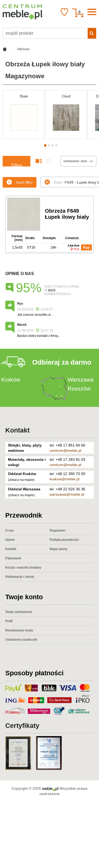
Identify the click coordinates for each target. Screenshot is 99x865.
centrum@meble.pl (65, 450)
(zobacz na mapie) (21, 480)
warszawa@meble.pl (67, 494)
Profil (9, 621)
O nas (9, 530)
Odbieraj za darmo (61, 362)
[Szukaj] (92, 33)
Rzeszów (79, 388)
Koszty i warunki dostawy (23, 567)
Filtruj (16, 164)
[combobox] (78, 161)
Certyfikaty (22, 725)
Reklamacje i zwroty (19, 577)
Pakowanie (13, 558)
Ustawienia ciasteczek (21, 639)
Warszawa (81, 379)
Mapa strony (58, 549)
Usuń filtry (24, 182)
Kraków (10, 379)
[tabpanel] (24, 114)
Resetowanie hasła (19, 630)
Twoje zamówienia (18, 612)
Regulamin (57, 530)
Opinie (10, 540)
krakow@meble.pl (64, 479)
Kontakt (17, 430)
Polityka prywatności (64, 540)
